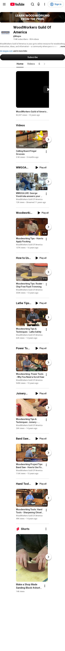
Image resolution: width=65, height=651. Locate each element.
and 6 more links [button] (20, 51)
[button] (44, 64)
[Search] (32, 4)
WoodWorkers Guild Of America (29, 199)
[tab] (20, 64)
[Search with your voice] (39, 4)
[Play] (48, 89)
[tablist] (32, 64)
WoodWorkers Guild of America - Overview (32, 111)
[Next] (48, 139)
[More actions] (46, 152)
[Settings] (44, 4)
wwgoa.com (7, 51)
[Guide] (4, 4)
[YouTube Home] (17, 4)
